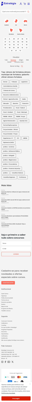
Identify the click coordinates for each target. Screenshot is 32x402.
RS (22, 47)
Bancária (15, 103)
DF (5, 41)
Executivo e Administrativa (11, 95)
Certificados (4, 336)
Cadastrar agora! (8, 282)
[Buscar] (28, 11)
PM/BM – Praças (20, 116)
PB (14, 44)
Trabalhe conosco (5, 310)
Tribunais (14, 82)
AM (14, 38)
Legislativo (24, 82)
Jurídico (5, 173)
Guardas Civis (23, 121)
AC (5, 38)
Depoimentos (4, 334)
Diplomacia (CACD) (8, 142)
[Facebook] (5, 362)
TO (20, 50)
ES (9, 41)
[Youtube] (8, 362)
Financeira (25, 103)
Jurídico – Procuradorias (10, 164)
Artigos (21, 60)
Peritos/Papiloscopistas (10, 125)
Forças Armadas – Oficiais (10, 129)
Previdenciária (7, 108)
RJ (5, 47)
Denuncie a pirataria (6, 302)
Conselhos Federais (17, 173)
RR (18, 47)
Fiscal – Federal (20, 108)
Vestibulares (4, 323)
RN (9, 47)
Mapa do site (4, 306)
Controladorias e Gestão (10, 86)
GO (14, 41)
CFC (18, 138)
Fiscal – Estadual (8, 112)
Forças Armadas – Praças (10, 134)
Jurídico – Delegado (8, 155)
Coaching (3, 325)
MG (22, 41)
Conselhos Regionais (9, 177)
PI (22, 44)
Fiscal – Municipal (22, 112)
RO (14, 47)
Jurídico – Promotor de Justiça (11, 168)
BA (22, 38)
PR (26, 44)
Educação (6, 103)
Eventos (3, 304)
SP (16, 50)
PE (18, 44)
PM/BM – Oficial (7, 116)
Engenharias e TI (8, 138)
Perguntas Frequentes (6, 329)
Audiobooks (4, 338)
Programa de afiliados (7, 308)
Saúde (24, 99)
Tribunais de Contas (9, 90)
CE (26, 38)
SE (11, 50)
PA (9, 44)
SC (26, 47)
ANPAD (25, 138)
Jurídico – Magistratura (9, 160)
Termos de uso (5, 300)
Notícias (13, 60)
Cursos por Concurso (6, 321)
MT (5, 44)
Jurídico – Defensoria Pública (11, 151)
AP (18, 38)
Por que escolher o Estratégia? (9, 327)
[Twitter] (13, 362)
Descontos (4, 331)
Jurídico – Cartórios (8, 147)
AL (9, 38)
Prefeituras (22, 177)
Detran (5, 82)
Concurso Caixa (18, 62)
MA (18, 41)
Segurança (4, 296)
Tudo (6, 60)
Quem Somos (4, 293)
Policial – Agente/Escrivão (10, 99)
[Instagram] (2, 362)
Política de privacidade (7, 298)
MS (26, 41)
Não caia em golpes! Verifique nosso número (12, 340)
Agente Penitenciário (9, 121)
